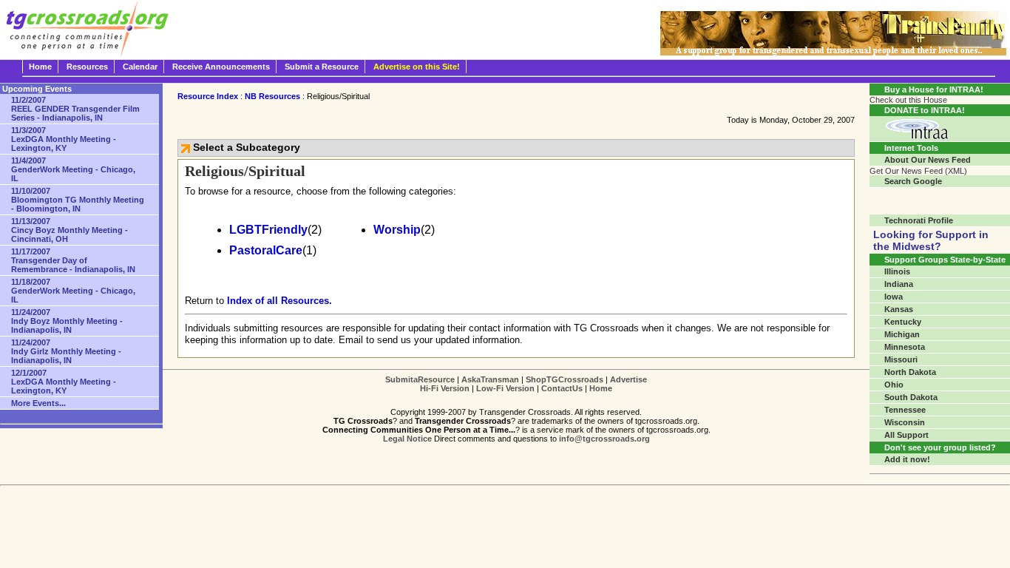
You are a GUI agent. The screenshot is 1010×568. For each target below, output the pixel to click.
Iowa (893, 296)
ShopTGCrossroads (564, 379)
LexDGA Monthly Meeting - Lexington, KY (63, 139)
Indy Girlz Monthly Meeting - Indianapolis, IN (66, 351)
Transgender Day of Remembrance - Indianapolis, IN (73, 260)
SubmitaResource (420, 379)
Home (40, 66)
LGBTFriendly (268, 229)
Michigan (902, 334)
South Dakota (911, 397)
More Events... (38, 403)
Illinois (897, 271)
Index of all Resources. (279, 300)
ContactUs (562, 388)
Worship (397, 229)
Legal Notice (407, 438)
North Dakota (910, 372)
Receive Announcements (221, 66)
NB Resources (272, 96)
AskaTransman (490, 379)
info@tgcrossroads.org (604, 438)
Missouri (901, 359)
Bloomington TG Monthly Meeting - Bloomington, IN (77, 199)
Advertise (628, 379)
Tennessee (905, 409)
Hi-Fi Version (445, 388)
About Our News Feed (927, 159)
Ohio (894, 384)
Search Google (913, 181)
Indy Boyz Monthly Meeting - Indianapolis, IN (67, 321)
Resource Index (207, 96)
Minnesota (904, 346)
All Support (906, 434)
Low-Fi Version (505, 388)
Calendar (140, 66)
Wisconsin (904, 422)
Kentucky (902, 321)
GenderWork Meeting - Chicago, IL (73, 169)
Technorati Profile (918, 220)
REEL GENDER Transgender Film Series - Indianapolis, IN (75, 108)
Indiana (898, 284)
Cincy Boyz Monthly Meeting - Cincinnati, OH (69, 230)
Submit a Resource (322, 66)
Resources (87, 66)
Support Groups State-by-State (945, 259)
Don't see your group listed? (940, 447)
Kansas (898, 309)
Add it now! (907, 459)
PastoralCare (265, 250)
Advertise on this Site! (416, 66)
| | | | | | (516, 384)
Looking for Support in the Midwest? (931, 240)
